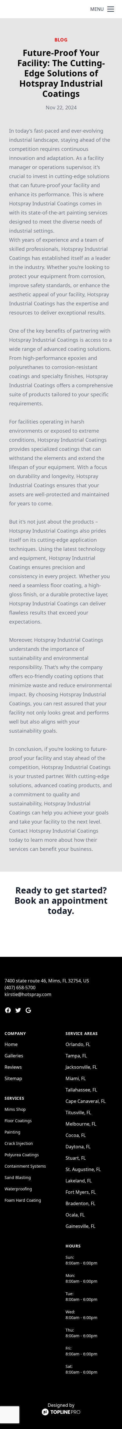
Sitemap (13, 1078)
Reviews (13, 1067)
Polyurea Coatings (22, 1154)
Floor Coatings (18, 1120)
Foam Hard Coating (23, 1200)
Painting (12, 1132)
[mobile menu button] (110, 9)
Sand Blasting (18, 1177)
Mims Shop (15, 1109)
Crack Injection (19, 1143)
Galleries (14, 1056)
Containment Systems (25, 1166)
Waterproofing (18, 1188)
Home (11, 1044)
